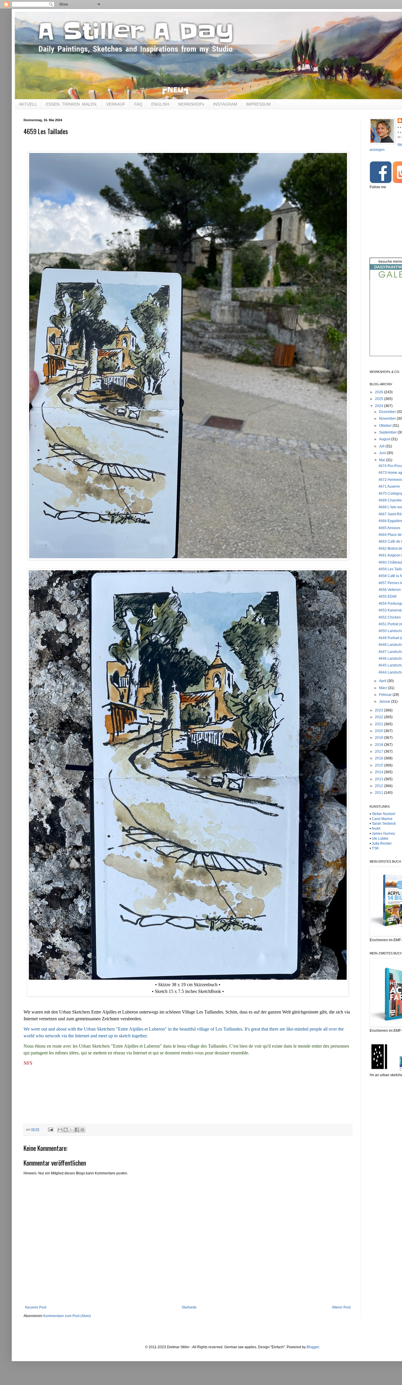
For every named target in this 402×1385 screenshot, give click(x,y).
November (388, 418)
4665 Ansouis (389, 528)
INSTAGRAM (225, 104)
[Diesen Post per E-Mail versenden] (60, 1130)
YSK (375, 848)
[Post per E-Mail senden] (50, 1129)
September (388, 432)
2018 (379, 745)
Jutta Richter (382, 843)
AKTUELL (28, 104)
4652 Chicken (389, 617)
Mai (382, 460)
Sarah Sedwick (384, 823)
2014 (379, 772)
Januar (385, 701)
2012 (379, 786)
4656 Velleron (389, 590)
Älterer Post (341, 1307)
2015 (379, 765)
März (383, 688)
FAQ (138, 104)
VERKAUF (115, 104)
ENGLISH (160, 104)
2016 (379, 758)
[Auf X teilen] (71, 1130)
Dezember (388, 412)
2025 (379, 399)
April (383, 681)
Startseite (189, 1307)
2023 (379, 710)
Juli (382, 446)
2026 (379, 392)
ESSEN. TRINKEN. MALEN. (71, 104)
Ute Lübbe (380, 838)
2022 (379, 717)
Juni (383, 453)
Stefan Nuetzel (383, 814)
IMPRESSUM (258, 104)
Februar (386, 695)
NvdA (376, 828)
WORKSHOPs (191, 104)
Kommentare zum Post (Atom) (67, 1316)
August (385, 439)
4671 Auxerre (389, 486)
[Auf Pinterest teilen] (82, 1130)
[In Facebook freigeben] (77, 1130)
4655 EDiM (387, 596)
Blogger (313, 1347)
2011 (379, 793)
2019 (379, 738)
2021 (379, 724)
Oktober (386, 426)
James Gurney (383, 833)
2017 (379, 751)
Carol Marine (382, 819)
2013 (379, 779)
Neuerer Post (35, 1307)
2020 (379, 731)
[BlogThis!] (66, 1130)
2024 (379, 406)
